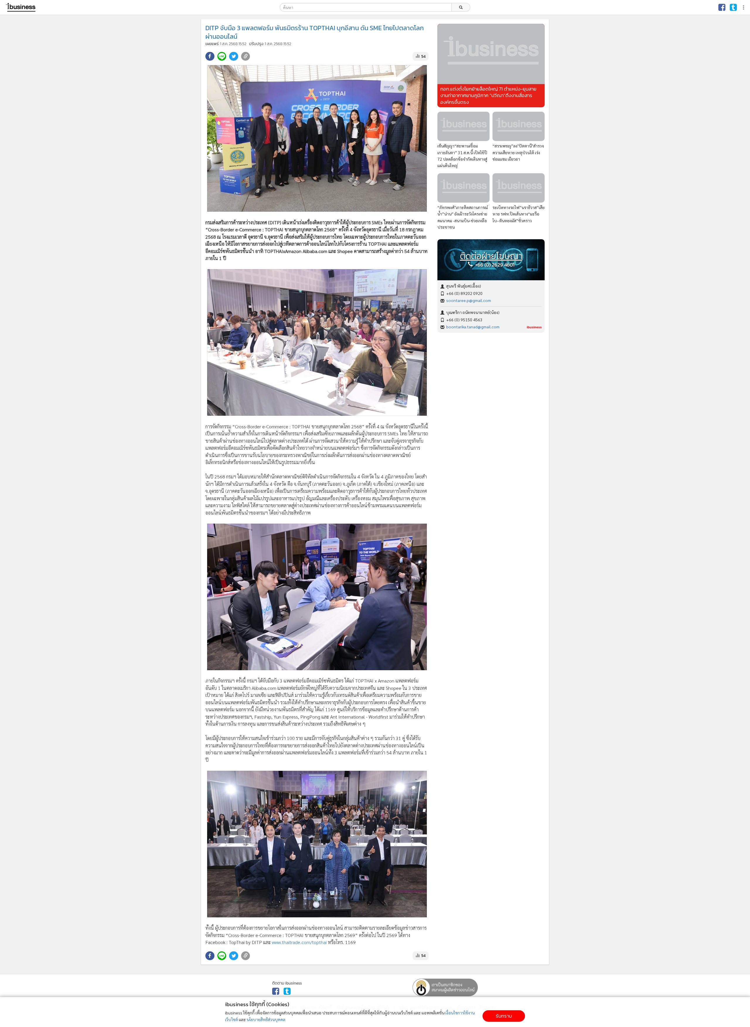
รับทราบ (504, 1016)
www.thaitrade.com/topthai (299, 942)
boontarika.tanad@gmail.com (473, 326)
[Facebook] (721, 7)
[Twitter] (733, 7)
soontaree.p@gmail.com (468, 300)
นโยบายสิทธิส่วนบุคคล (266, 1019)
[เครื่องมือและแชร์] (744, 7)
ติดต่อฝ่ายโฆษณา (491, 256)
